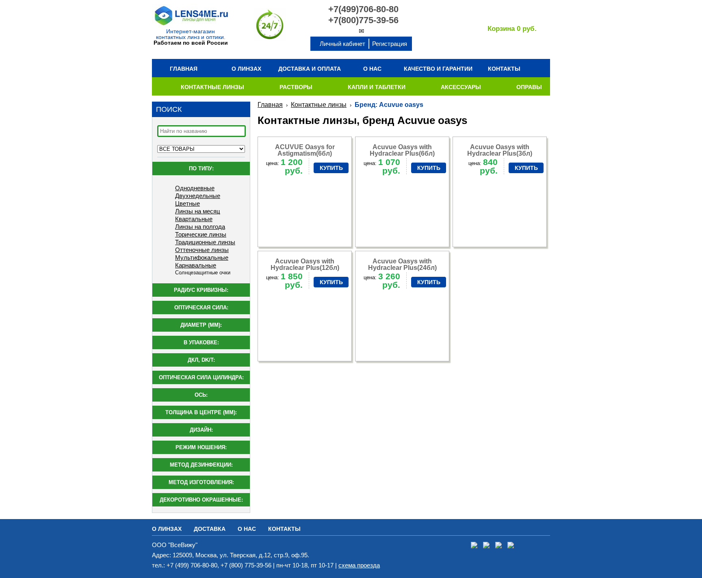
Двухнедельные (197, 195)
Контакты (504, 68)
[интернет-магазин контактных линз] (190, 26)
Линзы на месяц (197, 211)
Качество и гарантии (438, 68)
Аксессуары (461, 87)
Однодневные (194, 188)
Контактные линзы (212, 87)
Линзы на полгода (200, 226)
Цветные (187, 203)
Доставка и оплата (309, 68)
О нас (372, 68)
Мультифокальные (201, 257)
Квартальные (193, 218)
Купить (331, 168)
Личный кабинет (342, 43)
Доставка (209, 529)
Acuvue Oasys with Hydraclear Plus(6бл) (402, 150)
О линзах (246, 68)
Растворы (296, 87)
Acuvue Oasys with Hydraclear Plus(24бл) (402, 264)
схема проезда (359, 565)
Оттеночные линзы (202, 249)
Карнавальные (195, 265)
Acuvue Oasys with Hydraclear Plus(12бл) (305, 264)
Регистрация (389, 43)
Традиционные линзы (205, 242)
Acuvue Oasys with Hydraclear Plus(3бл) (499, 150)
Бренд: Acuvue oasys (389, 104)
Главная (183, 68)
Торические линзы (200, 234)
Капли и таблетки (376, 87)
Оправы (529, 87)
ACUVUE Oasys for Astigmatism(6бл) (305, 150)
